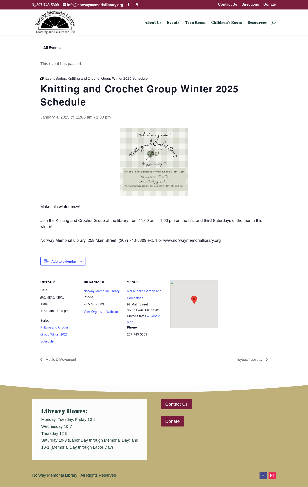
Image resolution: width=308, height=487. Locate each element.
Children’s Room (226, 23)
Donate (269, 4)
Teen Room (195, 23)
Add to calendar (63, 261)
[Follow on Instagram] (272, 475)
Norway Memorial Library (102, 291)
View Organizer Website (101, 311)
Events (173, 23)
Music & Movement (60, 359)
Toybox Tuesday (249, 359)
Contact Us (227, 4)
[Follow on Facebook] (263, 475)
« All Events (50, 47)
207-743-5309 (47, 5)
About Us (153, 23)
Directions (250, 4)
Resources (257, 23)
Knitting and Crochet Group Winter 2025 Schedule (54, 334)
